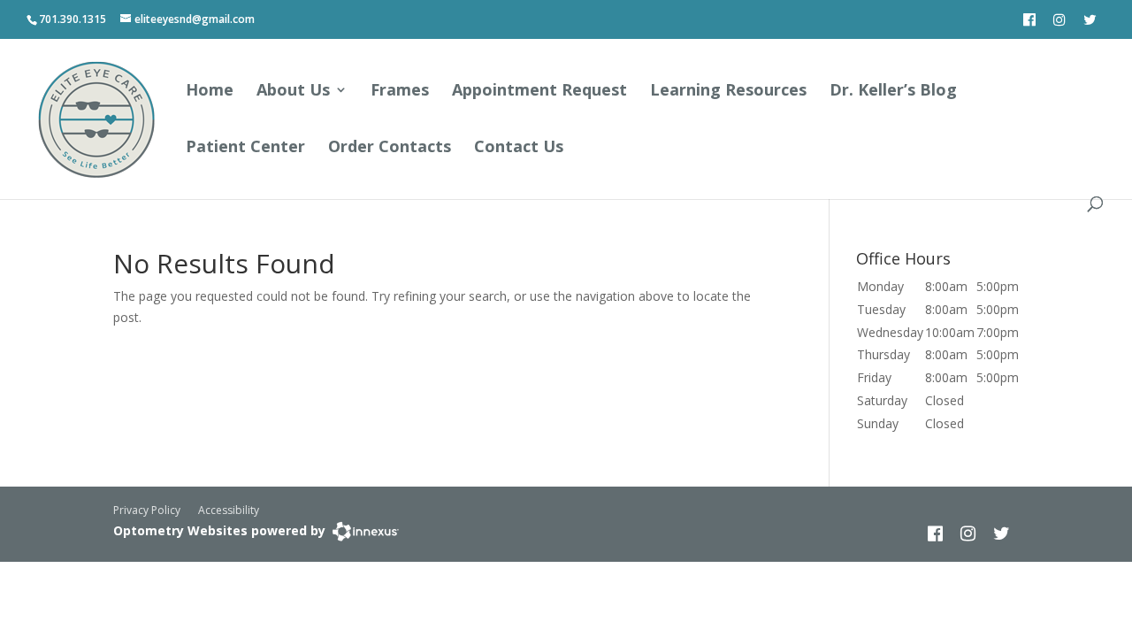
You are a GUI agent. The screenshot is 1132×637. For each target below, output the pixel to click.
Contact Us (518, 148)
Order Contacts (389, 148)
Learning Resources (728, 91)
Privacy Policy (146, 510)
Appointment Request (539, 91)
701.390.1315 (72, 19)
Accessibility (228, 510)
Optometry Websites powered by (219, 530)
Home (209, 91)
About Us (293, 91)
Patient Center (245, 148)
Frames (400, 91)
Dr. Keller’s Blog (893, 91)
